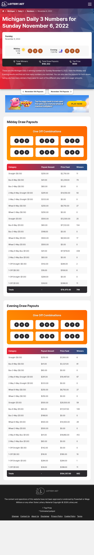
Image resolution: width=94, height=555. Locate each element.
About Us (35, 516)
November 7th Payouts (60, 91)
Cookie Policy (69, 516)
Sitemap (15, 516)
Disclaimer (45, 516)
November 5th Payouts (34, 91)
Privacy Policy (57, 516)
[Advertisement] (47, 538)
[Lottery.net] (12, 6)
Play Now (76, 104)
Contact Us (25, 516)
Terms (79, 516)
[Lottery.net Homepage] (3, 11)
